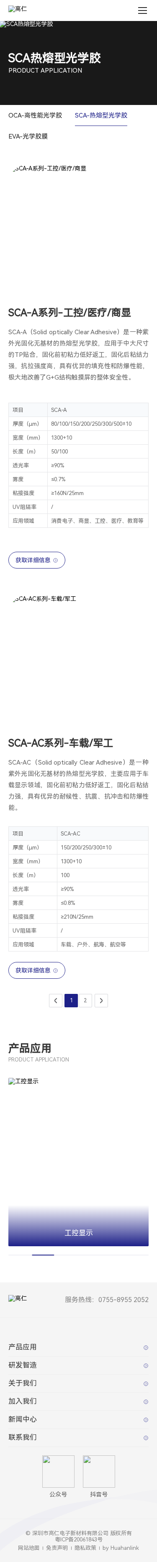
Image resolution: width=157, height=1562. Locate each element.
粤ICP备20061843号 (79, 1539)
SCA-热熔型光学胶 (101, 115)
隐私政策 (85, 1548)
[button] (57, 1253)
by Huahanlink (121, 1548)
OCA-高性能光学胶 (35, 115)
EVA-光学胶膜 (28, 136)
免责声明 (57, 1548)
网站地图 (29, 1548)
